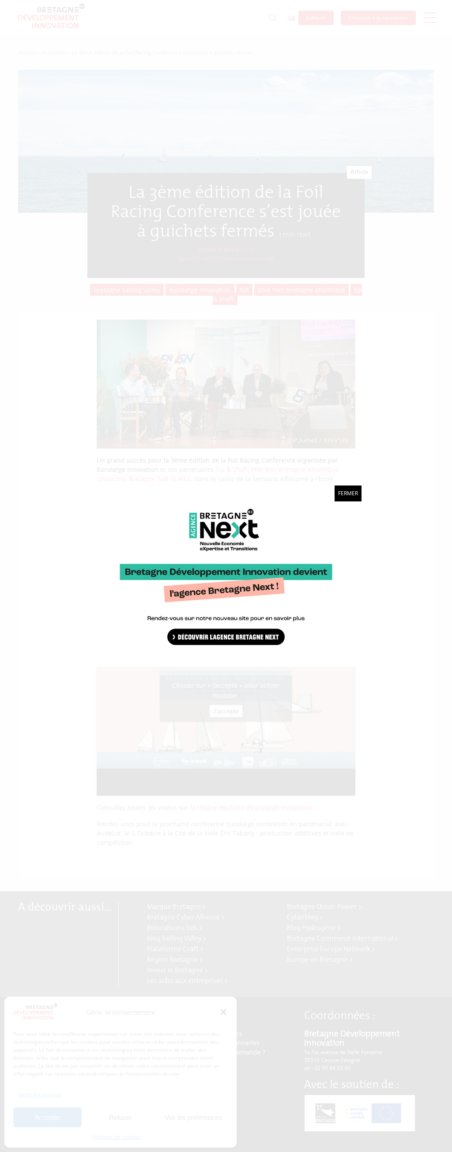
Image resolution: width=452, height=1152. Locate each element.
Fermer (348, 493)
